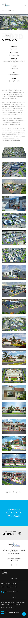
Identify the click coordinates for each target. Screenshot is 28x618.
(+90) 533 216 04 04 (11, 607)
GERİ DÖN (7, 35)
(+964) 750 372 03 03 (12, 587)
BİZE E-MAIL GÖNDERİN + (12, 612)
